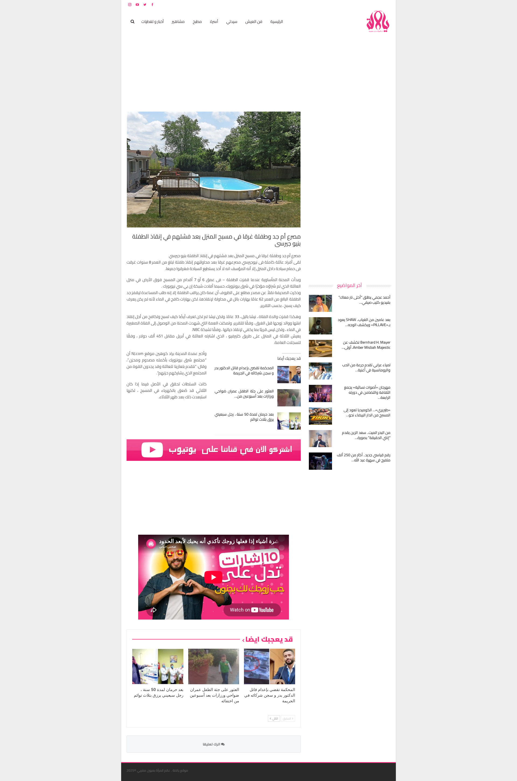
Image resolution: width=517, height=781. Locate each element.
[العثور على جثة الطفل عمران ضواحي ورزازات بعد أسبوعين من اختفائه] (289, 397)
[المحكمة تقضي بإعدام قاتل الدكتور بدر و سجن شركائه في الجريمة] (289, 374)
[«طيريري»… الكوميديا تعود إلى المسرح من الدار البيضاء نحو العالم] (320, 416)
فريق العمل (371, 4)
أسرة (214, 21)
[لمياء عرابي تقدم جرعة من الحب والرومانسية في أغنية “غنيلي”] (320, 371)
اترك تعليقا (212, 744)
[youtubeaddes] (214, 450)
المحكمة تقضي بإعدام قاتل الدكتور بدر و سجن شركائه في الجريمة (244, 370)
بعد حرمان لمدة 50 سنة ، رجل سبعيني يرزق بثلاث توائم (244, 417)
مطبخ (197, 21)
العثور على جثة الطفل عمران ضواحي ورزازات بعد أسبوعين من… (244, 394)
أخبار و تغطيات (152, 21)
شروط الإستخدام (339, 4)
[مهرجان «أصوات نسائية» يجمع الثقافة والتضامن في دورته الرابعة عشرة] (320, 393)
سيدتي (231, 21)
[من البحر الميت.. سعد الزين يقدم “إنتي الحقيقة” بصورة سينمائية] (320, 438)
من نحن (386, 4)
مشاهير (178, 21)
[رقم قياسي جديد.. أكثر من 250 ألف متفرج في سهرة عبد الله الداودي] (320, 461)
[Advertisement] (350, 192)
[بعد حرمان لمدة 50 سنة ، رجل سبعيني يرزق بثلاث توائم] (289, 421)
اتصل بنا (356, 4)
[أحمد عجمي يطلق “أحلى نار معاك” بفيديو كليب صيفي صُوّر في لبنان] (320, 303)
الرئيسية (276, 21)
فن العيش (253, 21)
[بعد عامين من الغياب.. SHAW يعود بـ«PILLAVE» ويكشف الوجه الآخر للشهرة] (320, 325)
